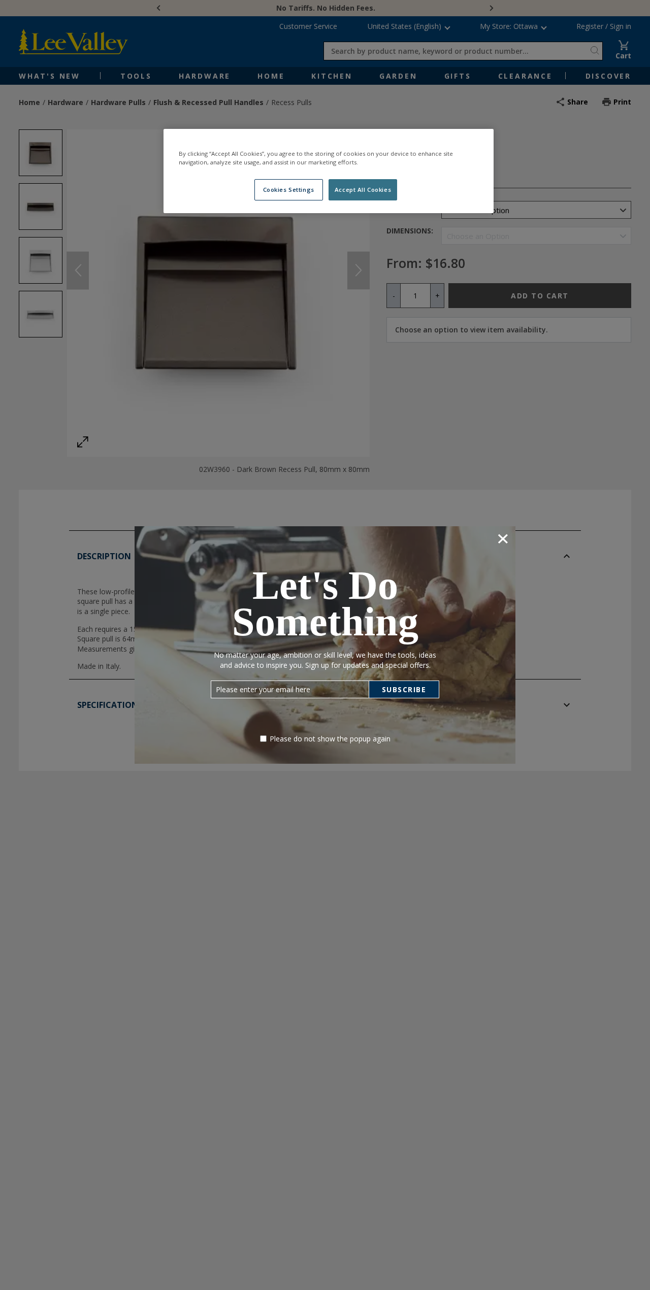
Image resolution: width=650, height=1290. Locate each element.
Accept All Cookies (363, 189)
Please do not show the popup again (330, 738)
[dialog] (325, 644)
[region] (329, 171)
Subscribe (404, 689)
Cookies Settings (288, 189)
